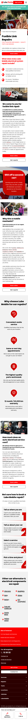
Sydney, (14, 248)
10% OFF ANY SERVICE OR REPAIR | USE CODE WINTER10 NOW (14, 7)
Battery (9, 142)
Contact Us (4, 656)
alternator (5, 457)
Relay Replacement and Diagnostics (10, 641)
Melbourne (20, 248)
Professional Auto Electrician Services (11, 644)
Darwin (14, 250)
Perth (10, 250)
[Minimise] (26, 710)
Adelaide (19, 251)
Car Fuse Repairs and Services (9, 634)
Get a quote (14, 160)
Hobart (11, 251)
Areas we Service (6, 659)
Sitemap (3, 663)
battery (11, 457)
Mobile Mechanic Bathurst (8, 637)
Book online (14, 156)
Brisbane (5, 250)
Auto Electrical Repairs (9, 32)
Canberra (5, 251)
